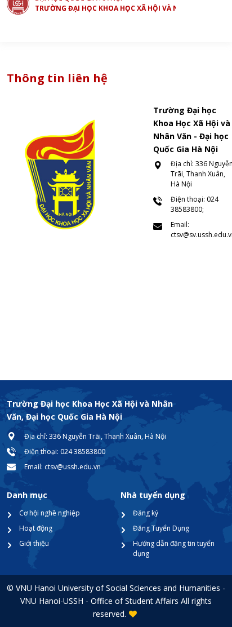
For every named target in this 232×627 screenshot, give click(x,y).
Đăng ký (145, 513)
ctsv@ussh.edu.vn (72, 467)
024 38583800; (194, 204)
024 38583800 (82, 451)
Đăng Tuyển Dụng (161, 528)
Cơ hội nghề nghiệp (49, 513)
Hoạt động (35, 528)
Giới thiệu (34, 543)
